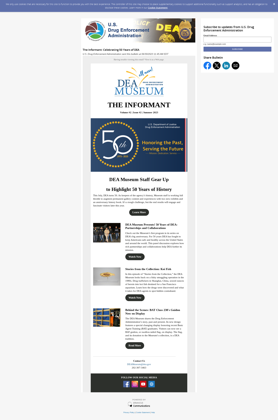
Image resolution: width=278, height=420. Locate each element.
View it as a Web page (154, 59)
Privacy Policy (128, 412)
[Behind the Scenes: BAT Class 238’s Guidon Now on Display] (106, 325)
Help (153, 412)
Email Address (210, 35)
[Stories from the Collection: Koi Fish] (106, 284)
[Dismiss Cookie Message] (274, 3)
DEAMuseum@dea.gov (139, 364)
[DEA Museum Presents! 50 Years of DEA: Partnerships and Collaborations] (106, 241)
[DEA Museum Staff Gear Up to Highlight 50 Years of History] (139, 170)
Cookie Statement (158, 7)
